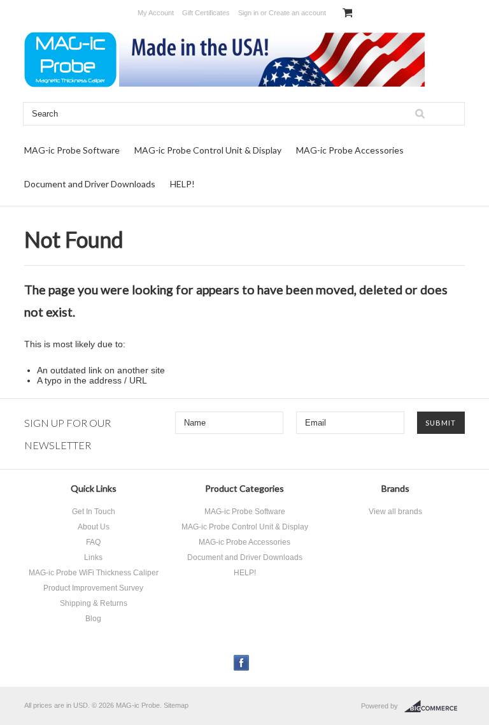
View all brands (395, 511)
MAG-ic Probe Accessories (350, 150)
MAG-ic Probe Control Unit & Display (207, 150)
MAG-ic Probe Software (72, 150)
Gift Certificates (206, 13)
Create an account (297, 13)
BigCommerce (434, 707)
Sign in (248, 13)
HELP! (182, 183)
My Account (156, 13)
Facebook (242, 663)
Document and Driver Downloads (89, 183)
